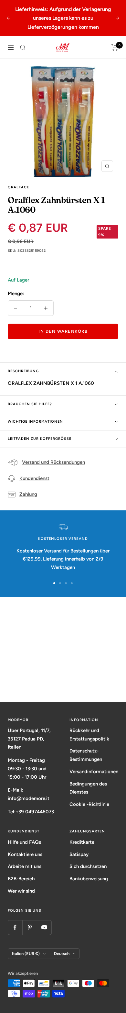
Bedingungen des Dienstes (88, 788)
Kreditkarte (81, 842)
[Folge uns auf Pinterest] (29, 927)
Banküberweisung (88, 879)
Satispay (79, 854)
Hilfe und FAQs (24, 842)
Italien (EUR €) (26, 953)
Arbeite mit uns (24, 866)
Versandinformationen (93, 771)
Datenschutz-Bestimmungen (85, 755)
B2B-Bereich (21, 879)
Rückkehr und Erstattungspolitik (89, 735)
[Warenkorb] (114, 47)
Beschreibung (23, 371)
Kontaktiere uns (25, 854)
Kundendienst (34, 478)
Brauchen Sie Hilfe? (30, 404)
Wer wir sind (21, 891)
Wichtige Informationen (35, 421)
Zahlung (28, 494)
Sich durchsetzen (88, 866)
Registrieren (63, 677)
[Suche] (23, 47)
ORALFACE (18, 187)
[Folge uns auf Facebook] (15, 927)
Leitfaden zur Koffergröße (39, 439)
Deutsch (61, 953)
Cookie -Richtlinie (89, 804)
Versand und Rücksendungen (53, 462)
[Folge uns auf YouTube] (44, 927)
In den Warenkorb (63, 331)
